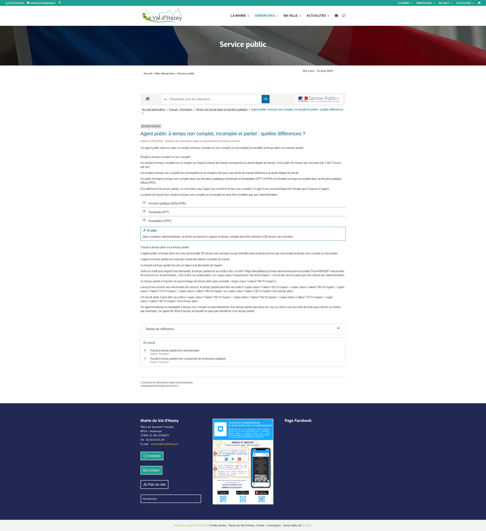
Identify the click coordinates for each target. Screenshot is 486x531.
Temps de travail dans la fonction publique (222, 109)
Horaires (154, 456)
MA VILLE (444, 3)
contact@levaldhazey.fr (164, 443)
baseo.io (174, 385)
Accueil (148, 73)
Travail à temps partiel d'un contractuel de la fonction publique (188, 358)
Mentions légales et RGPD (190, 525)
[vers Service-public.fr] (319, 99)
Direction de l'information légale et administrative (168, 382)
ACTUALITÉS (463, 3)
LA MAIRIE (403, 3)
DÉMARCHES (424, 3)
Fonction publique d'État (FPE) (166, 203)
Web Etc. (306, 525)
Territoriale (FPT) (158, 212)
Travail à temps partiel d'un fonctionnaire (175, 350)
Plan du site (157, 484)
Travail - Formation (181, 109)
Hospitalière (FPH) (159, 220)
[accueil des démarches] (147, 98)
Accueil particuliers (154, 109)
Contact (153, 470)
